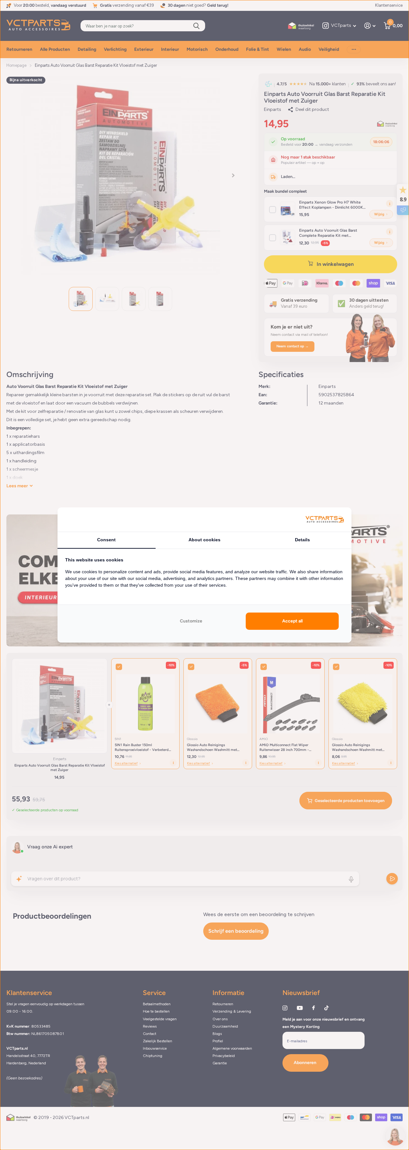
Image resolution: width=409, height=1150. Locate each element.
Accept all (292, 621)
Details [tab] (302, 539)
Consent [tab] (106, 539)
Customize (191, 621)
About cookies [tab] (204, 539)
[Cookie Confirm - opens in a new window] (324, 519)
